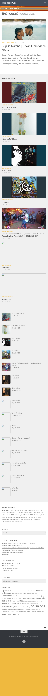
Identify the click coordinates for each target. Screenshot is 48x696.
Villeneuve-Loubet (7, 566)
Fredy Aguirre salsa (32, 598)
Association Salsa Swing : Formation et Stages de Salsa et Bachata (23, 548)
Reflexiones (6, 268)
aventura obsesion (19, 591)
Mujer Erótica (7, 299)
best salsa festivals (17, 593)
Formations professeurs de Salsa (12, 552)
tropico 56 (12, 611)
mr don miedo (14, 603)
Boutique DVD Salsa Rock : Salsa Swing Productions (18, 543)
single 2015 (35, 609)
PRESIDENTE (6, 607)
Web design (5, 555)
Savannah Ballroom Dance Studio (11, 609)
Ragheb (14, 606)
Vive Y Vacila (6, 171)
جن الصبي (16, 614)
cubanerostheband (26, 596)
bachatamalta (28, 591)
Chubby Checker (16, 596)
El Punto (24, 598)
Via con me (19, 611)
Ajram (5, 590)
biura (25, 593)
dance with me (36, 596)
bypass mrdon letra (32, 593)
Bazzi (34, 591)
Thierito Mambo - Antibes (9, 568)
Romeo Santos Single (25, 607)
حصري (8, 614)
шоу (42, 611)
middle (4, 604)
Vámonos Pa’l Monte (9, 139)
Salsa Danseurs (7, 105)
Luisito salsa (32, 601)
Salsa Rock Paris (9, 3)
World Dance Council (29, 611)
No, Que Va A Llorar (9, 107)
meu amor (39, 601)
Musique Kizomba (8, 42)
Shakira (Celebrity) (26, 609)
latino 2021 (26, 601)
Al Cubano (5, 202)
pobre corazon (34, 603)
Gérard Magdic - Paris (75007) (11, 563)
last (21, 601)
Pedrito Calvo (25, 603)
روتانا (4, 614)
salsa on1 (38, 606)
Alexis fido (11, 591)
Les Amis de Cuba (7, 570)
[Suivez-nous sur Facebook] (24, 641)
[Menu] (45, 3)
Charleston (6, 596)
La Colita (16, 601)
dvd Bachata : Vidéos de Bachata (12, 550)
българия (38, 611)
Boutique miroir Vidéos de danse (12, 545)
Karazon (40, 598)
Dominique (10, 598)
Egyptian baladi (17, 598)
